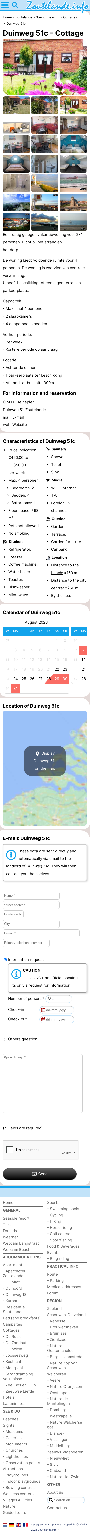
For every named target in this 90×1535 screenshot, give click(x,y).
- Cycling (55, 1215)
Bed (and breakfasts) (22, 1318)
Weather (10, 1237)
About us (55, 1492)
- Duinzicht (13, 1349)
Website (19, 424)
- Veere (53, 1380)
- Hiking (54, 1221)
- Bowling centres (19, 1487)
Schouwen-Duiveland (66, 1314)
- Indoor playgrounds (21, 1481)
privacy (56, 1524)
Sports (53, 1202)
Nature (9, 1506)
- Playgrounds (15, 1475)
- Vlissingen (57, 1439)
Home (8, 1202)
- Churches (13, 1450)
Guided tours (14, 1512)
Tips (7, 1224)
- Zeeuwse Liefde (18, 1391)
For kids (10, 1230)
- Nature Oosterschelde (60, 1348)
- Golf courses (59, 1233)
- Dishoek (55, 1433)
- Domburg (56, 1409)
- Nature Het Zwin (63, 1476)
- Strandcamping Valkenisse (18, 1376)
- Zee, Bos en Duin (19, 1385)
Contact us (57, 1507)
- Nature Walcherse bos (64, 1424)
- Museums (13, 1431)
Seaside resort (16, 1218)
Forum (52, 1293)
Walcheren (56, 1374)
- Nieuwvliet (58, 1458)
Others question (23, 1039)
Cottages (11, 1330)
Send (43, 1174)
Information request (26, 959)
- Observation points (21, 1462)
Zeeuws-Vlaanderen (65, 1452)
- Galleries (12, 1437)
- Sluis (53, 1464)
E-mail (18, 417)
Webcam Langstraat (21, 1243)
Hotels (9, 1397)
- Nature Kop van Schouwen (62, 1365)
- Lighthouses (15, 1456)
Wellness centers (18, 1493)
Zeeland (54, 1308)
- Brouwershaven (62, 1327)
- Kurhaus (11, 1300)
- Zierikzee (56, 1339)
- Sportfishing (59, 1240)
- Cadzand (56, 1470)
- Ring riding (58, 1258)
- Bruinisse (57, 1333)
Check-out (18, 1019)
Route (52, 1274)
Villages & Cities (17, 1500)
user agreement (39, 1524)
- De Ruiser (13, 1336)
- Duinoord (12, 1288)
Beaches (10, 1419)
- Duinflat (11, 1282)
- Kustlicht (12, 1361)
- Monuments (15, 1444)
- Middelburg (58, 1445)
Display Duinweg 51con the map (45, 761)
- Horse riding (59, 1227)
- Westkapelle (59, 1416)
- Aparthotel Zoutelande (14, 1273)
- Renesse (56, 1321)
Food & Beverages (63, 1246)
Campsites (12, 1324)
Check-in (17, 1009)
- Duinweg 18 (14, 1294)
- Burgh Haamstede (64, 1356)
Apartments (13, 1264)
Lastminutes (14, 1403)
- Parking (55, 1280)
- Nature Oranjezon (64, 1386)
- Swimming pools (63, 1208)
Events (53, 1252)
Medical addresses (64, 1286)
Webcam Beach (16, 1249)
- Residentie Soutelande (14, 1309)
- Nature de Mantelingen (58, 1401)
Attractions (13, 1468)
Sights (8, 1425)
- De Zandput (15, 1342)
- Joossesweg (15, 1355)
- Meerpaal (13, 1367)
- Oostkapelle (59, 1392)
